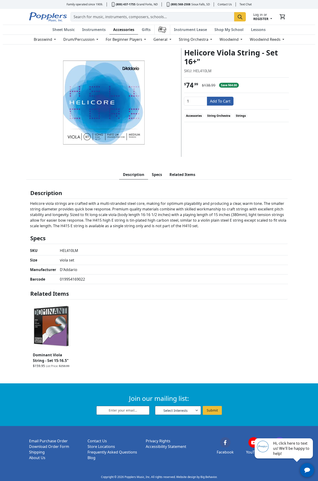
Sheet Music (63, 29)
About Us (37, 457)
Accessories (123, 29)
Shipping (37, 452)
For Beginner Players (124, 39)
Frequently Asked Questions (112, 452)
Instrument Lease (190, 29)
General (160, 39)
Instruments (94, 29)
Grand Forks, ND (147, 4)
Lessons (258, 29)
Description (133, 174)
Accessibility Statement (166, 446)
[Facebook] (225, 442)
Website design (186, 477)
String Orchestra (194, 39)
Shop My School (229, 29)
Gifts (146, 29)
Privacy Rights (158, 440)
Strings (241, 116)
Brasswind (43, 39)
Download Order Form (49, 446)
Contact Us (225, 4)
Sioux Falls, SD (200, 4)
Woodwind (230, 39)
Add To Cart (220, 101)
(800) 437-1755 (125, 4)
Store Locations (101, 446)
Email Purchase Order (48, 440)
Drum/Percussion (79, 39)
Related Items (182, 174)
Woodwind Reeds (265, 39)
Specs (157, 174)
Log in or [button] (260, 16)
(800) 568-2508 (180, 4)
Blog (91, 457)
